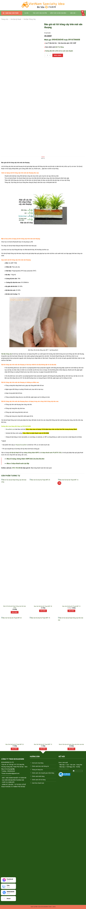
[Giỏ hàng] (82, 11)
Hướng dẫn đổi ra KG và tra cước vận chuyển (59, 51)
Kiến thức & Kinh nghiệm (58, 13)
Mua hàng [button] (14, 612)
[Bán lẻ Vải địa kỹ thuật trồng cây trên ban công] (14, 541)
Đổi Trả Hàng (60, 47)
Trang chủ (4, 19)
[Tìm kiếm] (83, 14)
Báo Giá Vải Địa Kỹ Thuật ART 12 (71, 606)
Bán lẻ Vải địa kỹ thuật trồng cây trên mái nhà (71, 744)
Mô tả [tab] (43, 158)
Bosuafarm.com (10, 429)
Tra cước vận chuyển (40, 13)
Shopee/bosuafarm (21, 445)
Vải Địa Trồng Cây (30, 19)
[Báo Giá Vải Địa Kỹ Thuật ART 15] (43, 679)
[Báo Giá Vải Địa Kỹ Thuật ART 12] (71, 541)
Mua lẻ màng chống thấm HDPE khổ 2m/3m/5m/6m (26, 459)
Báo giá (72, 13)
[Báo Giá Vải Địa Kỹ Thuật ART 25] (14, 679)
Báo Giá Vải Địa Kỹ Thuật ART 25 (15, 744)
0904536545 (58, 39)
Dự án (26, 13)
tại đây (12, 769)
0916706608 (74, 39)
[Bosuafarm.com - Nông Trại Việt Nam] (43, 5)
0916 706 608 (16, 468)
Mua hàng (57, 55)
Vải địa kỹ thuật (15, 19)
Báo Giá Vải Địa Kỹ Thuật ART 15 (43, 744)
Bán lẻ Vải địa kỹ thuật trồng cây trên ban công (14, 607)
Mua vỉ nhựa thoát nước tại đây (18, 463)
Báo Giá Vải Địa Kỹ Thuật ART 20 (43, 606)
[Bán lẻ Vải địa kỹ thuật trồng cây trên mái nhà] (71, 679)
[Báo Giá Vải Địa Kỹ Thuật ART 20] (43, 541)
